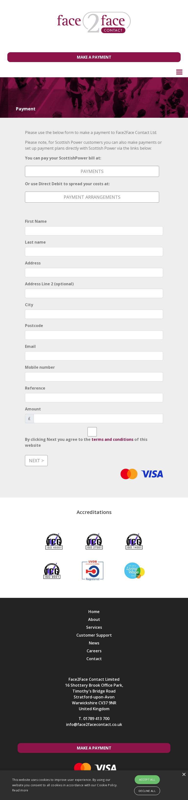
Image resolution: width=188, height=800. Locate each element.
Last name (35, 242)
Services (94, 627)
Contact (94, 658)
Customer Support (94, 635)
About (94, 619)
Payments (92, 171)
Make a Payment (94, 57)
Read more (20, 790)
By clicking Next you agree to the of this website (86, 442)
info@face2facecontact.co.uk (94, 724)
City (29, 304)
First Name (36, 221)
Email (30, 346)
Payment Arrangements (92, 197)
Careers (94, 651)
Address (33, 263)
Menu (179, 71)
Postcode (34, 325)
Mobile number (40, 367)
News (94, 643)
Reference (35, 388)
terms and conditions (112, 439)
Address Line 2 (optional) (49, 284)
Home (94, 611)
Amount (33, 409)
